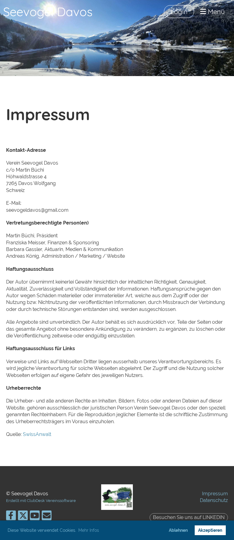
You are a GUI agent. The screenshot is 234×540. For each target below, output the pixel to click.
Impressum (215, 493)
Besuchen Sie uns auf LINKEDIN (189, 517)
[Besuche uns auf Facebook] (11, 516)
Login (179, 11)
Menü (215, 11)
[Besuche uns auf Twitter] (23, 516)
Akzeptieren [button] (210, 530)
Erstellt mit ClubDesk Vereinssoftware (41, 500)
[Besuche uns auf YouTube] (35, 516)
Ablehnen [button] (178, 530)
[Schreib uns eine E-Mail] (46, 516)
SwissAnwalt (37, 434)
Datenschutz (214, 500)
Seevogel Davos (48, 11)
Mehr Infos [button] (88, 530)
